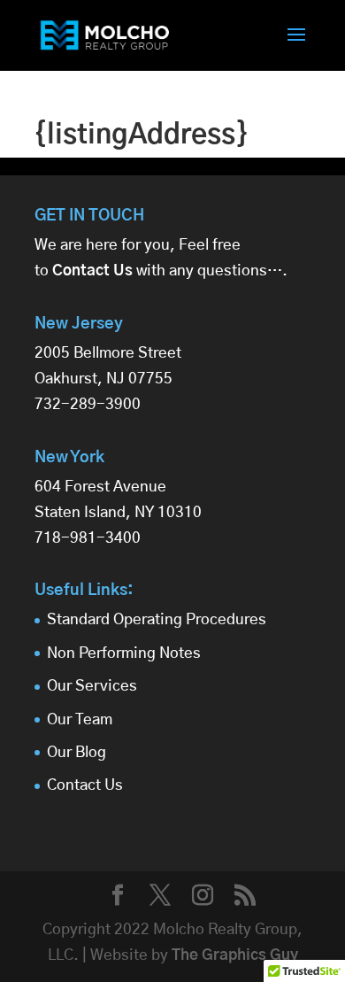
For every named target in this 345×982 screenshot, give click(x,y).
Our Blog (76, 752)
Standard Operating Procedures (156, 619)
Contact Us (85, 785)
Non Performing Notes (124, 653)
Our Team (79, 719)
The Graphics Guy (235, 955)
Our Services (92, 685)
